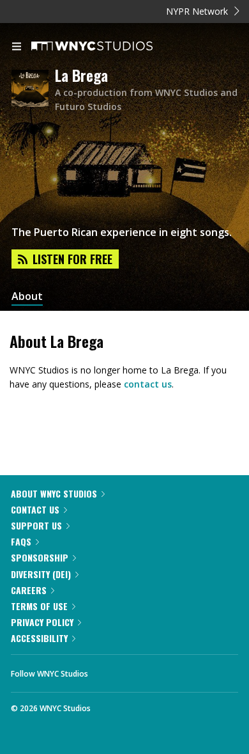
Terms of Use (39, 606)
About (27, 296)
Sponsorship (39, 557)
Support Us (36, 525)
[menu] (16, 47)
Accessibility (39, 638)
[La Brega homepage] (33, 89)
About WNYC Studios (54, 493)
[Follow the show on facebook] (110, 670)
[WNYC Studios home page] (108, 46)
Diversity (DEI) (41, 574)
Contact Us (35, 509)
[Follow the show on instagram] (180, 670)
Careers (29, 590)
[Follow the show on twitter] (145, 670)
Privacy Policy (42, 622)
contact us (148, 384)
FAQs (21, 541)
